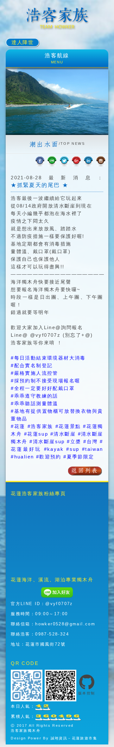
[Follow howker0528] (101, 161)
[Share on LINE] (52, 161)
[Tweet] (64, 161)
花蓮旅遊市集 (84, 738)
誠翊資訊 (59, 738)
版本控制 (86, 693)
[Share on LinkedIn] (88, 161)
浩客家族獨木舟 (26, 730)
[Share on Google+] (76, 161)
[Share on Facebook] (40, 161)
